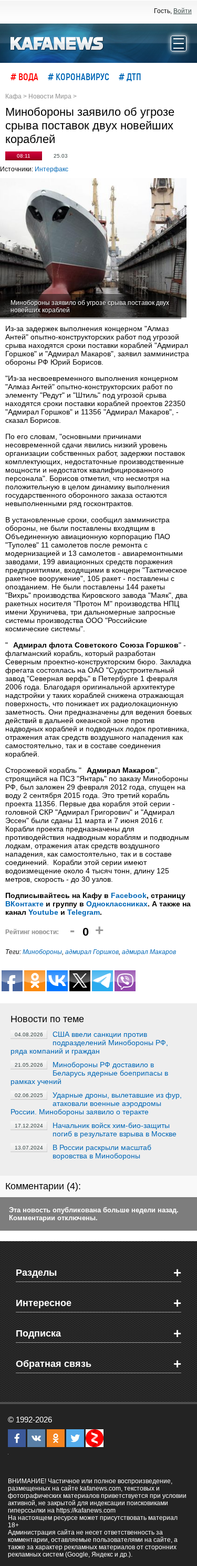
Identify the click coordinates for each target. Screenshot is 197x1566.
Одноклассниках (117, 904)
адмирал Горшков (92, 952)
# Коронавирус (78, 76)
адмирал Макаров (149, 952)
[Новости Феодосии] (57, 42)
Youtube (43, 912)
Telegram (83, 912)
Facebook (129, 895)
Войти (182, 11)
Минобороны (42, 952)
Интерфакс (51, 169)
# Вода (24, 76)
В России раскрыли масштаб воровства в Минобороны (102, 1151)
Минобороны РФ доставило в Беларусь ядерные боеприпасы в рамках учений (89, 1073)
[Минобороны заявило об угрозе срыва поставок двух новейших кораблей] (93, 248)
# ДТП (130, 76)
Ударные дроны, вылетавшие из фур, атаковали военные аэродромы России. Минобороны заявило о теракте (96, 1103)
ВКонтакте (24, 904)
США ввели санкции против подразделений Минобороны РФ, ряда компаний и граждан (89, 1042)
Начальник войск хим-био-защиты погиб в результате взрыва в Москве (115, 1129)
